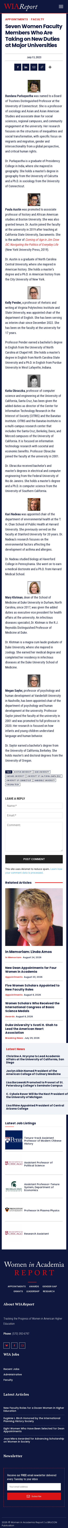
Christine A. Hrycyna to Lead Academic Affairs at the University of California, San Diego (35, 1059)
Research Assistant (36, 1233)
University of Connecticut (19, 780)
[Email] (33, 67)
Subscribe (36, 1496)
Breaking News (14, 1038)
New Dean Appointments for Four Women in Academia (31, 970)
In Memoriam (13, 957)
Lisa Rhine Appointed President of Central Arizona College (35, 1107)
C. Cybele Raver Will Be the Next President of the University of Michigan (37, 1095)
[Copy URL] (41, 67)
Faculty (37, 19)
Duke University (42, 772)
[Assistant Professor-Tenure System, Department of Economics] (13, 1186)
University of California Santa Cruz (44, 776)
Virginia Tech (12, 785)
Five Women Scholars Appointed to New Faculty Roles (32, 987)
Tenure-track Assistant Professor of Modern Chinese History (42, 1141)
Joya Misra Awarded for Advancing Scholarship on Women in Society (33, 1440)
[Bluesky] (6, 1345)
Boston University (23, 772)
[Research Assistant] (13, 1232)
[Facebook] (17, 67)
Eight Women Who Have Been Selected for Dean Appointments (33, 1430)
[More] (50, 67)
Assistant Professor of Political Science (38, 1164)
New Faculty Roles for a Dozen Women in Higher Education (33, 1409)
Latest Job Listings (20, 1123)
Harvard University (15, 776)
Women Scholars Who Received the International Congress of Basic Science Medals (32, 1007)
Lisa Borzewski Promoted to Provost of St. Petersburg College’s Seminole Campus (34, 1084)
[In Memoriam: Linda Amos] (34, 917)
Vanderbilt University (44, 780)
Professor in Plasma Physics (41, 1210)
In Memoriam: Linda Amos (28, 951)
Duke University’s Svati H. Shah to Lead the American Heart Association (31, 1029)
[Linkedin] (25, 67)
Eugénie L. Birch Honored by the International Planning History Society (31, 1419)
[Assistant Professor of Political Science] (13, 1163)
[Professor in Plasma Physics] (13, 1209)
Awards (9, 1016)
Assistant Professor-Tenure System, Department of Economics (41, 1187)
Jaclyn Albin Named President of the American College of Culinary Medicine (33, 1072)
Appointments (16, 19)
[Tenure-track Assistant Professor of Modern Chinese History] (13, 1139)
